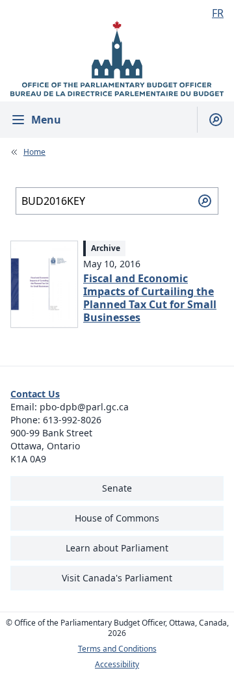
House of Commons (117, 518)
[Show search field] (210, 120)
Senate (117, 488)
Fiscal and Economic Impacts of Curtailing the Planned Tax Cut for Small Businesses (149, 298)
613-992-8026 (72, 420)
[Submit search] (205, 201)
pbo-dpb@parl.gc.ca (84, 407)
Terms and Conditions (117, 649)
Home (34, 152)
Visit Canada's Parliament (117, 578)
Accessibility (117, 664)
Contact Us (35, 394)
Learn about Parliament (117, 548)
